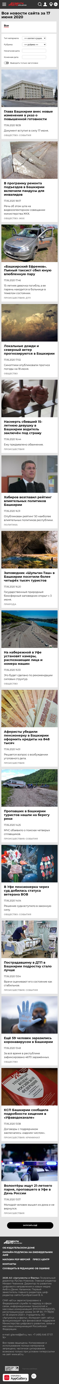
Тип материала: (11, 38)
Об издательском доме (19, 1247)
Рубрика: (8, 44)
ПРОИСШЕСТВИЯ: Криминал (22, 1137)
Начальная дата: (12, 51)
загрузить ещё (30, 1225)
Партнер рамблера (29, 1369)
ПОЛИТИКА (11, 525)
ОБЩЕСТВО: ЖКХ (14, 218)
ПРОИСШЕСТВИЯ (14, 449)
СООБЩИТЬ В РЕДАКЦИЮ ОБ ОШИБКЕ (26, 1268)
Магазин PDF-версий (16, 1259)
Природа (10, 604)
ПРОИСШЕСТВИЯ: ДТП (17, 298)
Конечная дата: (11, 57)
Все (6, 25)
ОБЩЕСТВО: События (17, 135)
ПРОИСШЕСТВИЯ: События (21, 839)
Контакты (9, 1264)
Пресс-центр (41, 1259)
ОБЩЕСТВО (11, 373)
